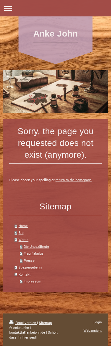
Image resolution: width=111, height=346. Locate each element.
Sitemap (45, 322)
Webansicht (93, 330)
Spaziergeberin (30, 267)
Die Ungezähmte (36, 246)
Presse (29, 260)
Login (97, 322)
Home (23, 225)
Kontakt (24, 274)
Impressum (32, 281)
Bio (20, 232)
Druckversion (26, 322)
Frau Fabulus (33, 253)
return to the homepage (74, 179)
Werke (23, 239)
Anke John (55, 33)
